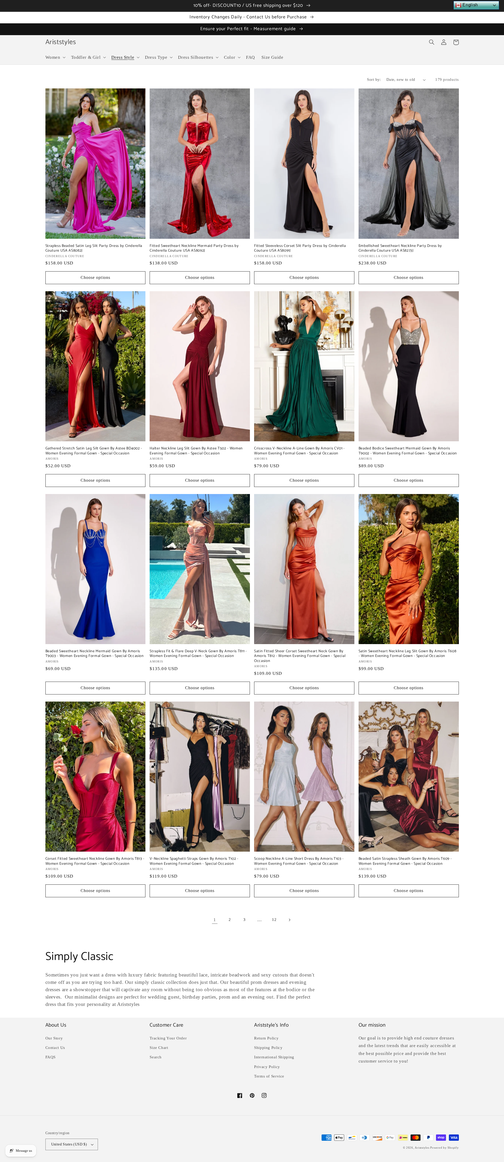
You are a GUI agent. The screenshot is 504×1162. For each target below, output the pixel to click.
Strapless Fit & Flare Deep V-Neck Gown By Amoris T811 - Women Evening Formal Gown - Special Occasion (198, 654)
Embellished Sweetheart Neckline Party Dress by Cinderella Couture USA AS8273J (400, 248)
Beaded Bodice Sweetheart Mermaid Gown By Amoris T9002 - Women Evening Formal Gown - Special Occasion (408, 451)
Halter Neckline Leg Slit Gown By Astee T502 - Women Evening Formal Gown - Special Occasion (196, 451)
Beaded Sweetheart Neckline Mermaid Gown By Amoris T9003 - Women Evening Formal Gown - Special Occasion (94, 654)
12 (274, 919)
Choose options (95, 277)
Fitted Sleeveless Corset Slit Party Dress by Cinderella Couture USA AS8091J (300, 248)
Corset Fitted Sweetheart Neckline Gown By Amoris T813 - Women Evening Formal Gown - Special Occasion (95, 861)
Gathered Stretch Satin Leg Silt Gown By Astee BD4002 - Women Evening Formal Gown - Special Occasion (94, 451)
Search (156, 1057)
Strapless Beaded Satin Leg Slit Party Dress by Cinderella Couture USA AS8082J (94, 248)
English (469, 5)
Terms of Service (269, 1076)
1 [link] (214, 919)
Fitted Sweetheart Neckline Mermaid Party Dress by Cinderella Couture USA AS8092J (194, 248)
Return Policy (266, 1038)
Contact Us (55, 1048)
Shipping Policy (268, 1048)
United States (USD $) (69, 1144)
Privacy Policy (267, 1067)
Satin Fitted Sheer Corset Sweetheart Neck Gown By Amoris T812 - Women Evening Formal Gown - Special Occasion (299, 656)
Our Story (54, 1038)
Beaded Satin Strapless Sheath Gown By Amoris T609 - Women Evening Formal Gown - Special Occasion (405, 861)
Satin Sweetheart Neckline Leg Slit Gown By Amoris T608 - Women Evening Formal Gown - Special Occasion (407, 654)
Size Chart (159, 1048)
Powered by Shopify (444, 1147)
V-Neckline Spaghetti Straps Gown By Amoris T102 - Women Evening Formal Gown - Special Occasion (194, 861)
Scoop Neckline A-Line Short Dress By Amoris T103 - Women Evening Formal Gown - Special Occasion (299, 861)
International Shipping (274, 1057)
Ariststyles (422, 1147)
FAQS (50, 1057)
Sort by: (374, 79)
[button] (55, 57)
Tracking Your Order (168, 1038)
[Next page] (289, 920)
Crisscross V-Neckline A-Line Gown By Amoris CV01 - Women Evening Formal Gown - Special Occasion (299, 451)
